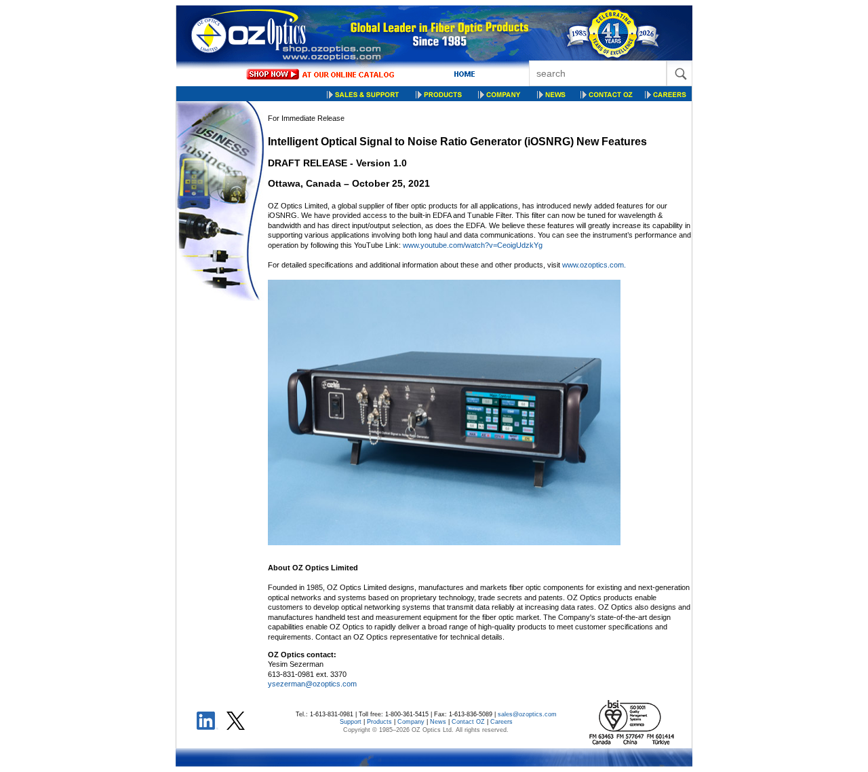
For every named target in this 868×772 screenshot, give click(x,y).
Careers (501, 721)
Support (350, 721)
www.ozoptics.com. (594, 265)
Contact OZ (468, 721)
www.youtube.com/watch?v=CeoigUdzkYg (472, 245)
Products (379, 721)
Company (411, 721)
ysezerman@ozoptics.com (312, 684)
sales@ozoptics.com (527, 714)
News (438, 721)
